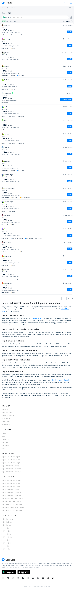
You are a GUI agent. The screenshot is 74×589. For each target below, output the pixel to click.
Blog (3, 448)
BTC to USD (6, 546)
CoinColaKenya (7, 525)
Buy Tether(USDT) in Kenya (11, 472)
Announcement (7, 412)
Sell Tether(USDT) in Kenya (11, 495)
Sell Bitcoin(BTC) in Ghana (11, 483)
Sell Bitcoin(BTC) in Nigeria (11, 480)
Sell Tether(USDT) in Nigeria (11, 489)
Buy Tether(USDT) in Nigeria (11, 466)
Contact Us (6, 439)
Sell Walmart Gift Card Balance (12, 498)
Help (64, 3)
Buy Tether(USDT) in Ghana (11, 469)
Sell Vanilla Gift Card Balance (12, 510)
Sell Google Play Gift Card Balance (14, 507)
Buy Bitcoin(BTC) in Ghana (11, 460)
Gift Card (14, 8)
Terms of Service (8, 415)
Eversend (14, 184)
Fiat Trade (5, 8)
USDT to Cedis (7, 537)
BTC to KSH (6, 540)
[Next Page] (72, 298)
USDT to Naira (6, 531)
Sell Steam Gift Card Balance (12, 504)
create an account (37, 318)
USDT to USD (6, 549)
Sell (9, 13)
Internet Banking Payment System (34, 238)
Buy (3, 13)
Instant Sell (67, 100)
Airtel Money (21, 35)
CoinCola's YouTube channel (60, 380)
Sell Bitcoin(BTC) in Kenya (11, 486)
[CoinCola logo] (6, 3)
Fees (3, 436)
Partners (5, 442)
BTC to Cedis (6, 534)
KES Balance (5, 102)
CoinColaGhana (7, 522)
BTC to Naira (6, 528)
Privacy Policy (6, 418)
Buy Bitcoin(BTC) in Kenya (11, 463)
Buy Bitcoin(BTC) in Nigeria (11, 457)
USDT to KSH (6, 543)
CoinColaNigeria (7, 519)
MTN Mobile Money (25, 197)
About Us (5, 409)
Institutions (6, 424)
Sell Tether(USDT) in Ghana (11, 492)
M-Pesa (3, 35)
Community (6, 421)
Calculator (5, 445)
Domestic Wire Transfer (17, 238)
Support (4, 433)
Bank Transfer (12, 35)
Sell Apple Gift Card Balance (11, 501)
